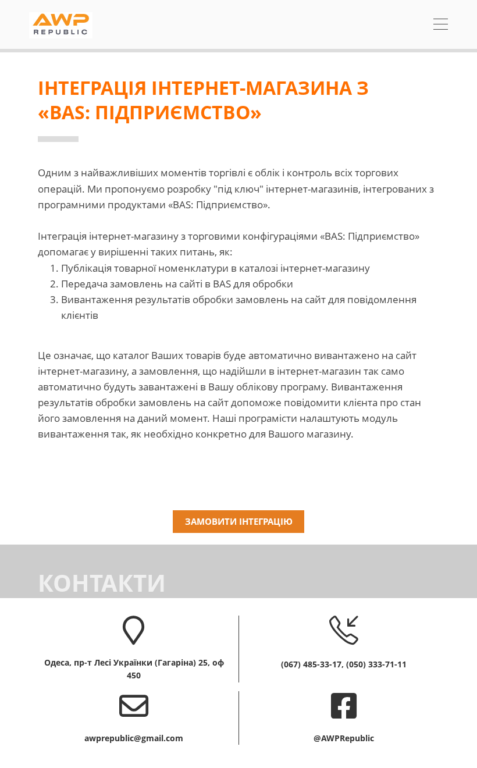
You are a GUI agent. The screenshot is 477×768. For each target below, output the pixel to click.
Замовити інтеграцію (239, 521)
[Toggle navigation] (440, 25)
